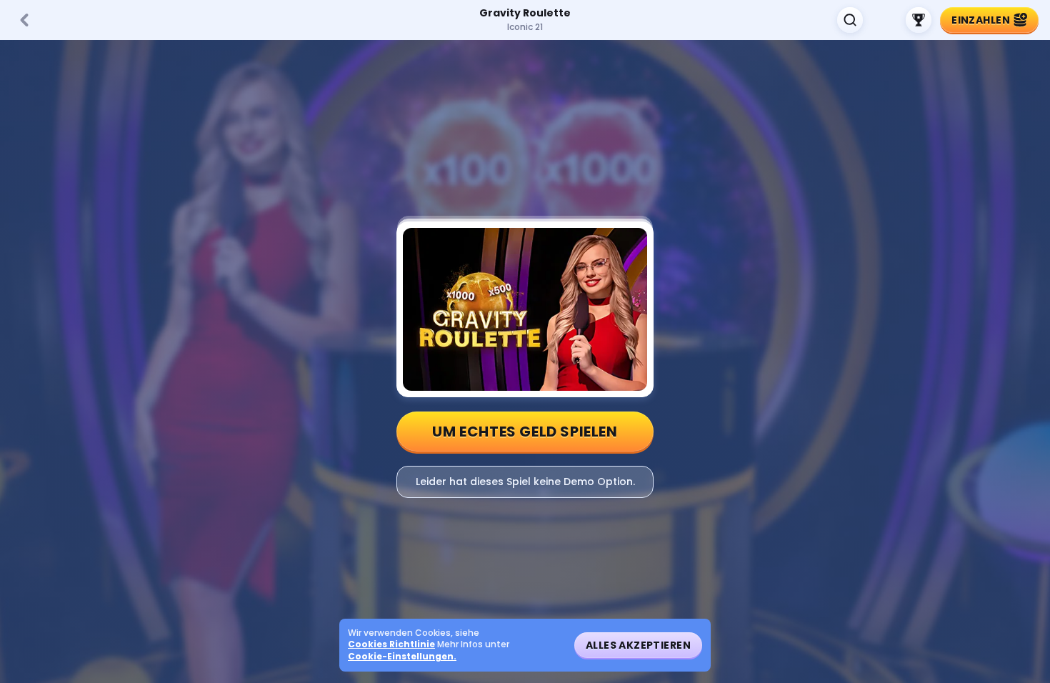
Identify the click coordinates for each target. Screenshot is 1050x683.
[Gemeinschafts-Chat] (884, 20)
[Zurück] (24, 20)
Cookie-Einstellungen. (402, 657)
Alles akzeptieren (638, 645)
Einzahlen (980, 20)
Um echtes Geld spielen (524, 432)
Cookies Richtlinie (391, 644)
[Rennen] (918, 20)
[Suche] (850, 20)
